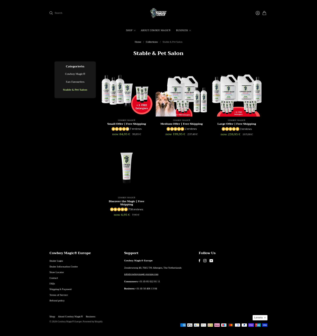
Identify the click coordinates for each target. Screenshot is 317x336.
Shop (129, 30)
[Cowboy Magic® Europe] (158, 13)
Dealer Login (56, 261)
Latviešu (258, 318)
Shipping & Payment (61, 289)
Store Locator (57, 272)
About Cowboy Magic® (156, 30)
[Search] (51, 13)
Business (182, 30)
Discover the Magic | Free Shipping (126, 203)
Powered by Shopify (93, 321)
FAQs (52, 284)
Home (138, 42)
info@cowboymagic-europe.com (141, 274)
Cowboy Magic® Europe (70, 321)
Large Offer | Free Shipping (236, 124)
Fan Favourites (75, 82)
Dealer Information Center (64, 267)
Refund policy (57, 301)
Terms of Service (59, 295)
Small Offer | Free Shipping (126, 124)
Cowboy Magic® (75, 74)
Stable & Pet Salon (75, 90)
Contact (54, 278)
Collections (152, 42)
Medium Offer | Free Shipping (181, 124)
